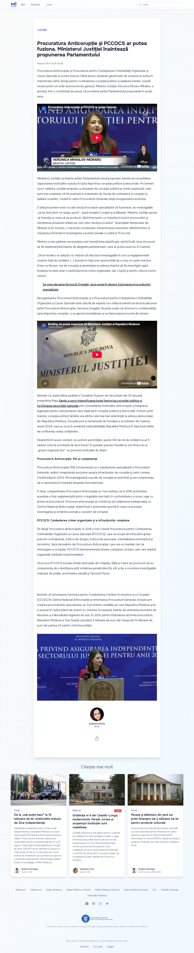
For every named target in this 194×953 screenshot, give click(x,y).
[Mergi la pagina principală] (14, 4)
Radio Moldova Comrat (136, 889)
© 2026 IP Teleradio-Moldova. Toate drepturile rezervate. (97, 940)
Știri (23, 4)
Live (49, 4)
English (110, 946)
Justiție (42, 30)
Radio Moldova (54, 889)
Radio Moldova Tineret (78, 889)
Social (17, 810)
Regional (77, 810)
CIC (154, 889)
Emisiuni (35, 4)
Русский (97, 946)
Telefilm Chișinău (169, 889)
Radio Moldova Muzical (107, 889)
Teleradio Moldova (97, 895)
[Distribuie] (97, 738)
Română (84, 946)
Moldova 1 (21, 889)
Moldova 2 (36, 889)
